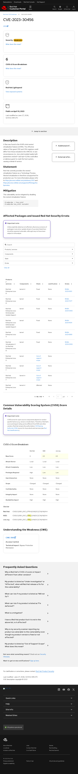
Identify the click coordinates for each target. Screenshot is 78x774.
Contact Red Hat (31, 748)
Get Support (41, 2)
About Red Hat (7, 745)
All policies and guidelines (56, 761)
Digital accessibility (8, 763)
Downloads (17, 2)
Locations (6, 748)
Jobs (27, 745)
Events (51, 745)
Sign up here (34, 661)
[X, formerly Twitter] (73, 690)
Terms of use (30, 761)
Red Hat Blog (53, 748)
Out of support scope (38, 358)
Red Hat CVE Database (10, 14)
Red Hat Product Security (45, 671)
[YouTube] (64, 690)
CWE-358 (10, 537)
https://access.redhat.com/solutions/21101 (20, 180)
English (60, 9)
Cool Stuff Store (31, 750)
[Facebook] (68, 690)
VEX (5, 26)
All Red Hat (67, 9)
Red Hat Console (29, 2)
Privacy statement (8, 761)
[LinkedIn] (59, 690)
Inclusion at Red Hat (9, 750)
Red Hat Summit (54, 750)
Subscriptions (7, 2)
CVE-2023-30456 (26, 14)
